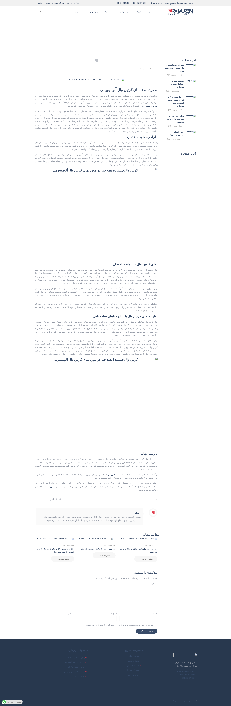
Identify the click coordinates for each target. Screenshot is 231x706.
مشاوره (52, 486)
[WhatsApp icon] (64, 700)
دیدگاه (154, 583)
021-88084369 (187, 674)
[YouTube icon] (52, 700)
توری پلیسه (80, 676)
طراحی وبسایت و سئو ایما (184, 700)
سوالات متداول (132, 670)
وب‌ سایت (72, 613)
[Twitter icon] (58, 700)
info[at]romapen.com (185, 671)
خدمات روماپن (133, 675)
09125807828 (139, 3)
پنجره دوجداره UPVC (76, 657)
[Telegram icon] (47, 700)
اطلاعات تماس (132, 665)
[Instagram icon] (50, 700)
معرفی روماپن (133, 661)
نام (155, 613)
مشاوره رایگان (44, 3)
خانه (164, 40)
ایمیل (114, 613)
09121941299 (123, 3)
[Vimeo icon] (55, 700)
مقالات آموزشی (73, 3)
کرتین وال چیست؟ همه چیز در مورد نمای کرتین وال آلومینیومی (93, 40)
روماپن (137, 512)
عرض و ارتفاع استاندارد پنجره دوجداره (97, 548)
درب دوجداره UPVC (76, 667)
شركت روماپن (113, 474)
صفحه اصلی (133, 656)
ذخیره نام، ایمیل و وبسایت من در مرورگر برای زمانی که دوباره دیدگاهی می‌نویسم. (120, 625)
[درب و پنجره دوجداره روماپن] (180, 11)
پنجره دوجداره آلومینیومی (74, 662)
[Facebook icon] (61, 700)
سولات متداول (58, 3)
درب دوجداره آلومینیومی (74, 671)
